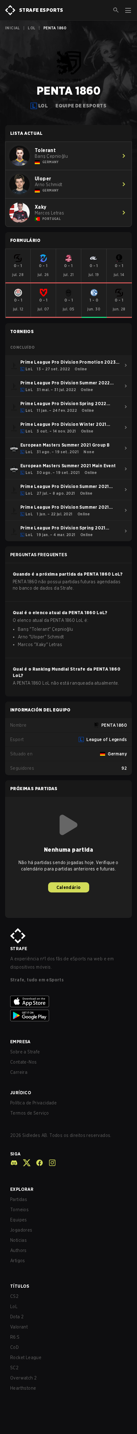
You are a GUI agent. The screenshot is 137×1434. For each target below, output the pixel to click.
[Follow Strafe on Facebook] (37, 1163)
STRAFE (18, 948)
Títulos (19, 1286)
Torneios (19, 1209)
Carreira (18, 1072)
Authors (18, 1250)
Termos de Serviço (29, 1113)
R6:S (15, 1337)
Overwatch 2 (23, 1377)
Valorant (19, 1326)
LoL (31, 27)
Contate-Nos (23, 1062)
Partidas (18, 1199)
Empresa (20, 1041)
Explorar (21, 1189)
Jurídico (20, 1092)
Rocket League (25, 1357)
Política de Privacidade (33, 1102)
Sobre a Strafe (25, 1051)
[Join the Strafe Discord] (14, 1163)
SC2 (14, 1367)
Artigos (17, 1260)
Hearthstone (23, 1388)
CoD (14, 1347)
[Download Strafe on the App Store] (68, 1001)
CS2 (14, 1296)
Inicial (12, 27)
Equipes (18, 1219)
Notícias (18, 1240)
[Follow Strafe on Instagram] (49, 1163)
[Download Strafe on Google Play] (68, 1015)
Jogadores (21, 1230)
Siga (15, 1153)
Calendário (68, 887)
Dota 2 (17, 1316)
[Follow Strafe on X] (24, 1163)
